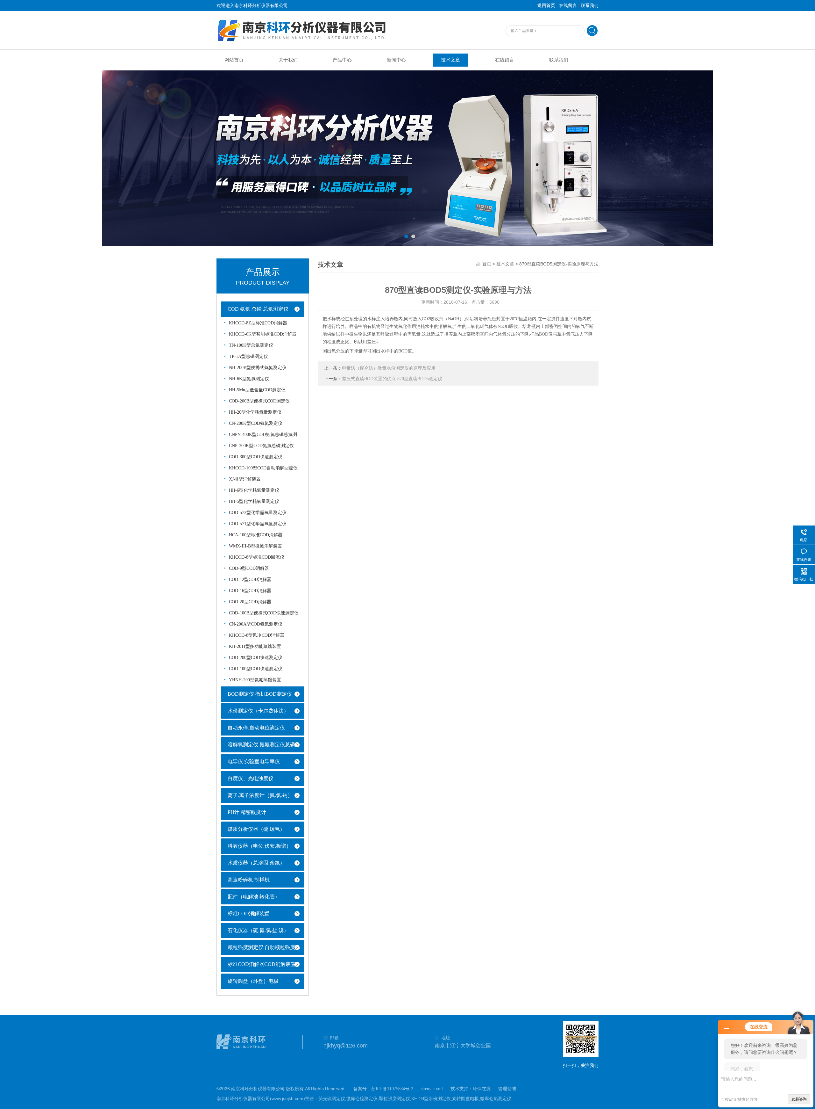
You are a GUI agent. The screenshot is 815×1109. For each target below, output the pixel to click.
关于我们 (288, 59)
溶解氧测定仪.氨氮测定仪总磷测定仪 (267, 744)
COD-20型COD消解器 (250, 601)
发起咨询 (799, 1099)
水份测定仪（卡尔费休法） (258, 711)
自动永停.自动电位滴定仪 (256, 727)
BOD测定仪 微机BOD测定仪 (260, 694)
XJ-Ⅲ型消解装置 (245, 479)
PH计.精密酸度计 (247, 812)
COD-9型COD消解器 (249, 568)
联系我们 (590, 5)
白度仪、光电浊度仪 (250, 778)
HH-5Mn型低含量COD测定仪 (257, 390)
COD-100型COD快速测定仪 (255, 668)
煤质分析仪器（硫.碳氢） (256, 829)
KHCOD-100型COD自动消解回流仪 (263, 468)
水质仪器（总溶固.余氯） (256, 863)
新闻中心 (396, 59)
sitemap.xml (432, 1088)
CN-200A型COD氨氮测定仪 (255, 624)
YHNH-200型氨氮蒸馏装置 (255, 680)
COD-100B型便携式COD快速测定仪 (264, 613)
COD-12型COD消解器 (250, 579)
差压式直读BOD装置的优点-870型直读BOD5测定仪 (392, 378)
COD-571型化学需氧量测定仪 (258, 523)
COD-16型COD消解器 (250, 590)
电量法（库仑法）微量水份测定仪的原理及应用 (389, 368)
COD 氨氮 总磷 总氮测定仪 (258, 309)
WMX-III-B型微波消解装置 (255, 546)
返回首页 (546, 5)
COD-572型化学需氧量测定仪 (258, 512)
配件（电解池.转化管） (254, 896)
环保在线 (482, 1088)
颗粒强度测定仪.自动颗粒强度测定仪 (267, 947)
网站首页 (234, 59)
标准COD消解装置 (248, 913)
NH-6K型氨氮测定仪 (249, 378)
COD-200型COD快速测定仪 (255, 657)
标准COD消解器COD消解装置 (262, 964)
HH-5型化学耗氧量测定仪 (254, 501)
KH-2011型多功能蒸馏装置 (255, 646)
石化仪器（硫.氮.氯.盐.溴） (258, 930)
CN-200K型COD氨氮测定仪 (255, 423)
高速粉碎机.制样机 (249, 879)
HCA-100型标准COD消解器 (255, 535)
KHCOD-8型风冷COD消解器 (256, 635)
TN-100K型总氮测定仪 (251, 345)
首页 (486, 264)
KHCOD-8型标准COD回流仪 (256, 557)
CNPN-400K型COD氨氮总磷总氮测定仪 (265, 434)
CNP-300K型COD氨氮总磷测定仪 (261, 445)
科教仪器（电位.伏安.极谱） (259, 846)
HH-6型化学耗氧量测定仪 (254, 490)
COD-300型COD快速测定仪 (255, 456)
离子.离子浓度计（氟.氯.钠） (260, 795)
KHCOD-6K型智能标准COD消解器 (262, 334)
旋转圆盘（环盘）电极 (253, 981)
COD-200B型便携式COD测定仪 (259, 401)
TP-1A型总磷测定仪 (248, 356)
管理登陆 (507, 1088)
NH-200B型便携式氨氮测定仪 (258, 367)
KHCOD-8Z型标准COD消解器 (258, 323)
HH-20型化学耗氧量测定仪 (255, 412)
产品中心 (342, 59)
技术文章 (450, 59)
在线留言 (568, 5)
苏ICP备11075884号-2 (392, 1088)
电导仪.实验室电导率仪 (254, 761)
